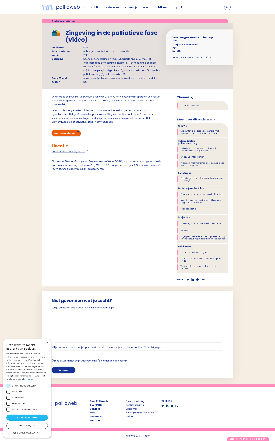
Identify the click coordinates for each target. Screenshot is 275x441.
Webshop (95, 420)
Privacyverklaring (135, 401)
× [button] (47, 342)
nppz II (177, 7)
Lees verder (28, 379)
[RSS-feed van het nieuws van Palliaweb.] (177, 406)
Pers (92, 412)
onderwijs (131, 7)
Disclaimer (131, 408)
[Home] (61, 7)
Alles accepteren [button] (27, 417)
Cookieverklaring (135, 405)
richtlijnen (161, 7)
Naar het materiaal (65, 133)
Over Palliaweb (99, 401)
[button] (27, 433)
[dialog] (27, 388)
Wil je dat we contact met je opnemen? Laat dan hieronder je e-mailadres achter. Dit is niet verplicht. (108, 347)
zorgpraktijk (91, 7)
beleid (146, 7)
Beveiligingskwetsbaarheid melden (140, 414)
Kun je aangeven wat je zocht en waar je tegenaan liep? (83, 307)
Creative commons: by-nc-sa (68, 151)
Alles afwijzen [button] (27, 425)
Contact (95, 408)
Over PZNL (96, 405)
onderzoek (112, 7)
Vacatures (96, 416)
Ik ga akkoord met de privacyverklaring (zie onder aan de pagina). (90, 360)
